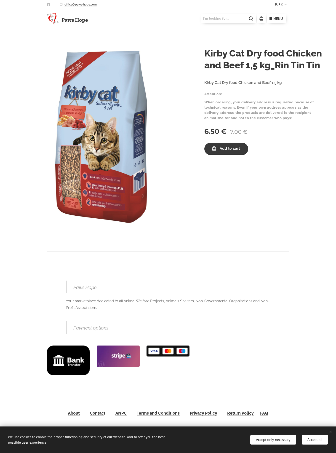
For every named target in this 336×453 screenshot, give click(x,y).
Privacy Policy (203, 413)
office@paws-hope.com (80, 4)
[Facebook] (48, 4)
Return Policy (240, 413)
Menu (278, 19)
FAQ (264, 413)
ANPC (121, 413)
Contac (97, 413)
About (74, 413)
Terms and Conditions (158, 413)
